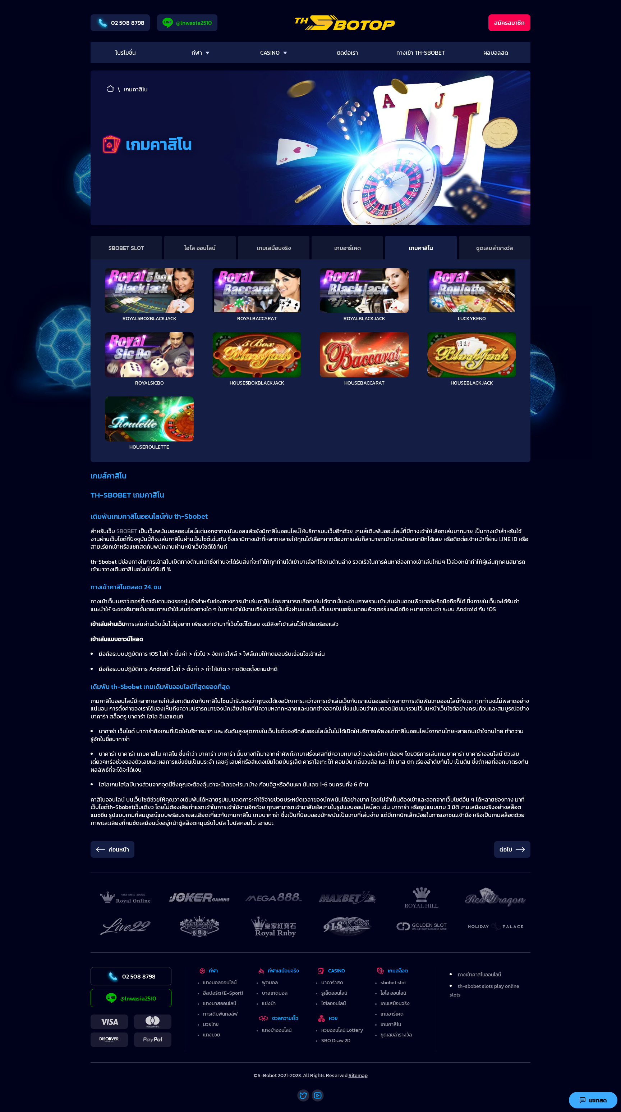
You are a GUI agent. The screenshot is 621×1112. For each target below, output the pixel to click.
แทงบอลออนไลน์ (219, 982)
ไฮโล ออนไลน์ (200, 248)
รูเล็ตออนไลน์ (334, 993)
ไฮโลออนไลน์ (333, 1003)
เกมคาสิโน (421, 248)
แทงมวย (211, 1035)
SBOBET (127, 531)
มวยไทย (210, 1024)
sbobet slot (126, 248)
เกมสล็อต (398, 971)
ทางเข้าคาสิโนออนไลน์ (479, 975)
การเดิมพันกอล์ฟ (220, 1014)
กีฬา (213, 971)
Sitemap (358, 1075)
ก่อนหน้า (119, 849)
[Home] (345, 22)
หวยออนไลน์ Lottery (342, 1030)
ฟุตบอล (270, 982)
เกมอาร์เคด (347, 248)
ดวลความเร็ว (285, 1018)
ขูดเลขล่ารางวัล (494, 248)
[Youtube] (317, 1095)
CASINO (336, 971)
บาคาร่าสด (332, 982)
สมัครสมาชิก (509, 22)
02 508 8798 (127, 22)
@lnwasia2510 (194, 22)
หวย (333, 1018)
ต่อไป (506, 849)
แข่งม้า (269, 1003)
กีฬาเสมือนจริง (283, 971)
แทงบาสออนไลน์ (219, 1003)
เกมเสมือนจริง (274, 248)
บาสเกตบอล (275, 993)
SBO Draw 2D (335, 1040)
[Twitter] (303, 1095)
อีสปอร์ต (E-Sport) (223, 993)
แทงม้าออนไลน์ (276, 1030)
